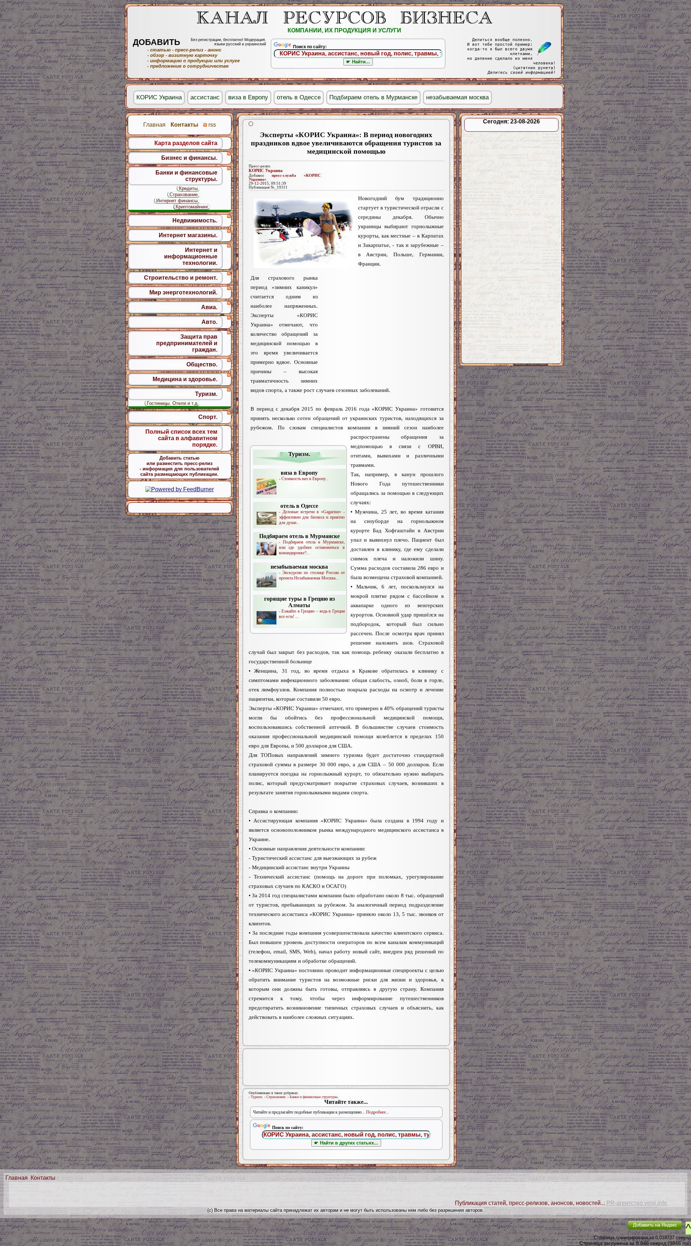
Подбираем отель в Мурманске (373, 97)
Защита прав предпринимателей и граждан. (186, 343)
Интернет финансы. (177, 200)
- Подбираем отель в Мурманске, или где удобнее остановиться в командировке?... (302, 544)
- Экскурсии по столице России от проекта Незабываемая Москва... (308, 572)
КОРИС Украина (266, 170)
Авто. (209, 322)
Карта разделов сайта (185, 143)
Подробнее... (377, 1112)
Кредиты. (189, 188)
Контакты (43, 1178)
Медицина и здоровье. (185, 379)
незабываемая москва (457, 97)
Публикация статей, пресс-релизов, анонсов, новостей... (530, 1203)
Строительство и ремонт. (180, 278)
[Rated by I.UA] (605, 1230)
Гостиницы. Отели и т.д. (173, 403)
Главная (16, 1178)
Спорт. (207, 417)
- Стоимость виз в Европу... (304, 475)
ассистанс (205, 97)
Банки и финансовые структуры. (314, 1097)
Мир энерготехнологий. (183, 292)
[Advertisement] (380, 329)
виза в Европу (248, 97)
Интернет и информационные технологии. (190, 256)
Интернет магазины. (188, 235)
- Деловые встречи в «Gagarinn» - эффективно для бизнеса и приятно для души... (312, 514)
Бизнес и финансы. (189, 158)
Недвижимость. (194, 220)
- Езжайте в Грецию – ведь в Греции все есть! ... (304, 607)
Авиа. (209, 307)
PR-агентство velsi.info (636, 1203)
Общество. (201, 364)
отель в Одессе (299, 97)
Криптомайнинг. (192, 206)
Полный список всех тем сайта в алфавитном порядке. (181, 438)
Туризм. (257, 1097)
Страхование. (276, 1097)
